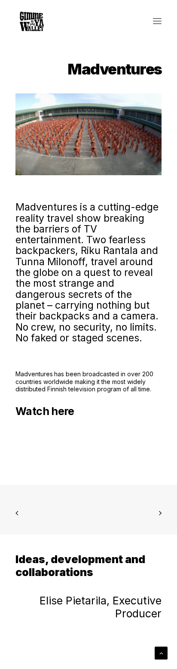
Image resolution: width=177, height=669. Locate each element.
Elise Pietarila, (76, 600)
